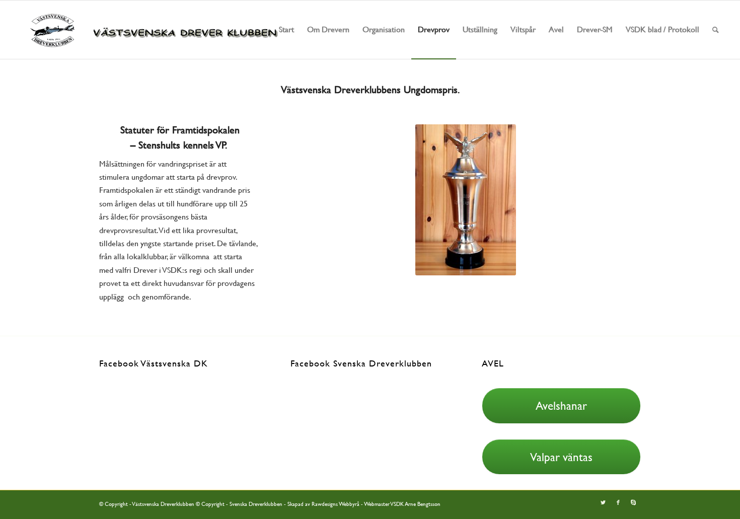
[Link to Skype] (633, 502)
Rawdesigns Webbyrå (335, 504)
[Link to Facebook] (618, 502)
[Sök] (715, 30)
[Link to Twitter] (603, 502)
